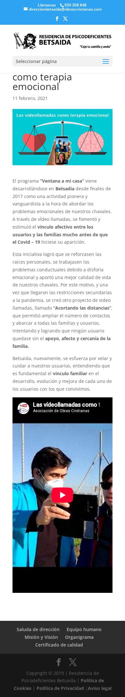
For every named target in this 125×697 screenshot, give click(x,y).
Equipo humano (84, 629)
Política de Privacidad (60, 688)
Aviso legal (100, 688)
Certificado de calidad (59, 645)
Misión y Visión (41, 637)
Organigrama (79, 637)
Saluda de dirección (38, 629)
